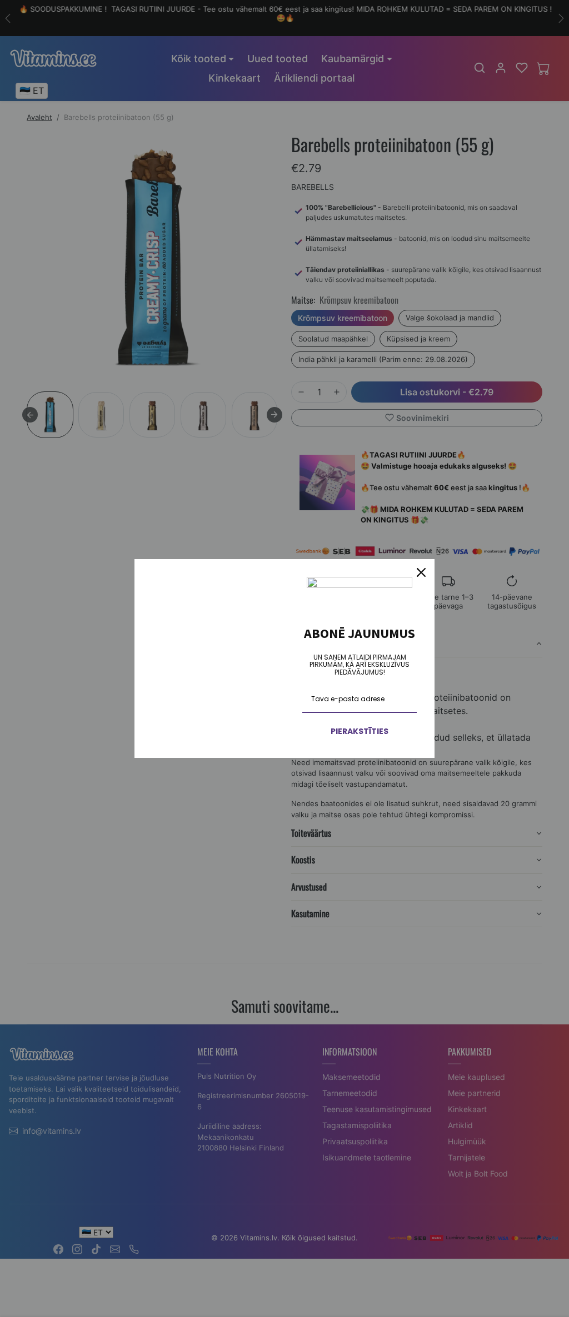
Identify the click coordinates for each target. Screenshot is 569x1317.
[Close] (421, 572)
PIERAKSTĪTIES (359, 731)
